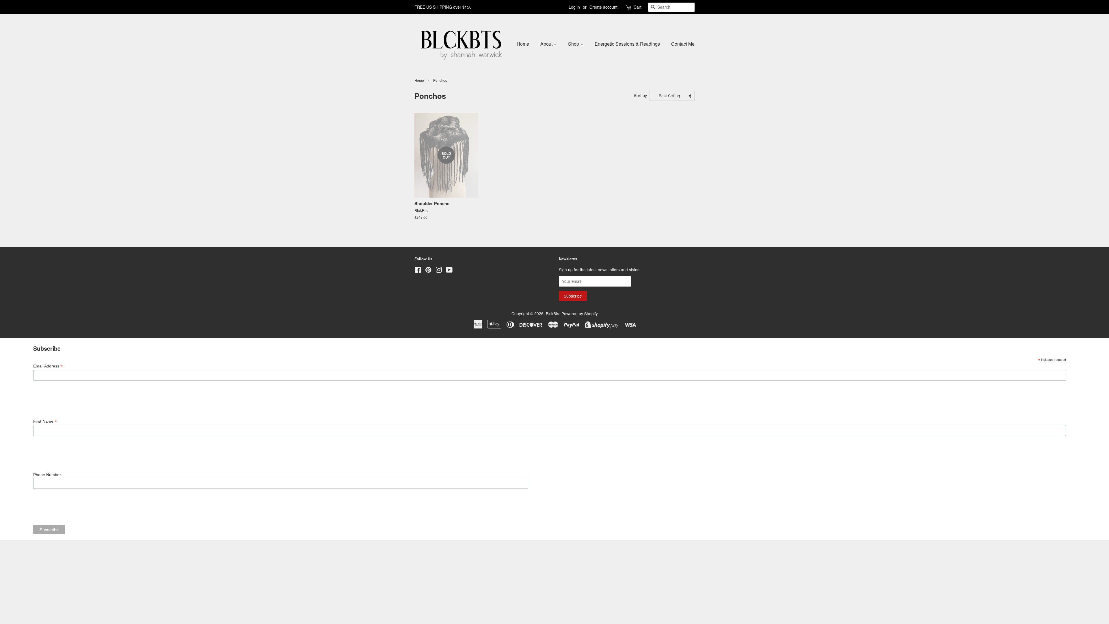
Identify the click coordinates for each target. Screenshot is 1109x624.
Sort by (640, 95)
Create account (603, 7)
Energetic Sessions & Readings (627, 43)
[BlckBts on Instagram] (439, 271)
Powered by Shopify (579, 313)
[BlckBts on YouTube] (449, 271)
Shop (574, 43)
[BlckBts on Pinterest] (428, 271)
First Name (45, 421)
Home (523, 43)
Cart (637, 7)
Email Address (48, 366)
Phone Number (47, 474)
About (547, 43)
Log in (574, 7)
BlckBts (552, 313)
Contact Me (683, 43)
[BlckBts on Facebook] (417, 271)
